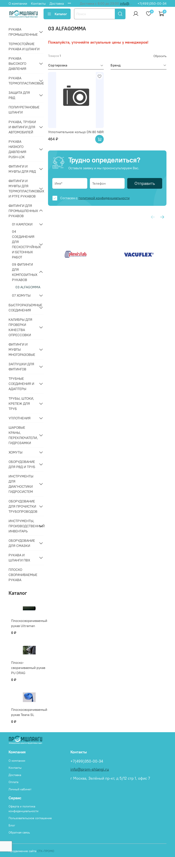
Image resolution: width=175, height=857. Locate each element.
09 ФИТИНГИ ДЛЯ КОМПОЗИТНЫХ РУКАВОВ (24, 272)
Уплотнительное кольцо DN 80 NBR (76, 132)
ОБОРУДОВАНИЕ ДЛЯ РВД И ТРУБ (22, 464)
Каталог (61, 14)
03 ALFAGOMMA (27, 287)
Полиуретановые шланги (24, 109)
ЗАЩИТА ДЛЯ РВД (19, 95)
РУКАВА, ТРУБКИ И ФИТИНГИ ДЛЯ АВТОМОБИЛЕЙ (22, 127)
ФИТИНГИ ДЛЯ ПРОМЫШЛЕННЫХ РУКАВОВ (23, 210)
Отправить (144, 183)
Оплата (13, 782)
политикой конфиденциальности (104, 198)
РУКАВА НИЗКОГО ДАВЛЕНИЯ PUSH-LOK (17, 149)
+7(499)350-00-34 (151, 3)
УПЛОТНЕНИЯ (20, 418)
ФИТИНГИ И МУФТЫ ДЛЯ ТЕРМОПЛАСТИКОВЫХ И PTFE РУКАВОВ (23, 188)
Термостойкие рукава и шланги (24, 46)
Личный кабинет (20, 789)
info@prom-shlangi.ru (89, 769)
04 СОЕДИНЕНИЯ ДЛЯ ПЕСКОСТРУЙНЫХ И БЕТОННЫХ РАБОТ (24, 244)
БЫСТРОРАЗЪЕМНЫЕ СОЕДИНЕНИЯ (23, 307)
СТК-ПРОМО (45, 851)
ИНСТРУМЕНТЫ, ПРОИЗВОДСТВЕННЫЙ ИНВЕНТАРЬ (23, 526)
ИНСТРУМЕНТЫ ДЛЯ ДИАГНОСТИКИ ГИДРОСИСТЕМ (21, 484)
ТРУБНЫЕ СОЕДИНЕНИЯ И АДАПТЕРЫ (21, 383)
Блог (12, 825)
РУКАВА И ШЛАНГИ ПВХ (19, 557)
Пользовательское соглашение (30, 818)
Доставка (57, 3)
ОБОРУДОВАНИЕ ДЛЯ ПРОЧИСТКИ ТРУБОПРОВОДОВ (23, 506)
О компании (18, 3)
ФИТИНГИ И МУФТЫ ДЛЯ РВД (22, 169)
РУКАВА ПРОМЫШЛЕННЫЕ (23, 32)
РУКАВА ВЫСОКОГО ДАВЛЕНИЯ (17, 63)
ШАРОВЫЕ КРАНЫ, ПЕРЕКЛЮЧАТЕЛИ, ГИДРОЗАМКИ (23, 435)
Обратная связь (19, 832)
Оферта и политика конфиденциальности (23, 808)
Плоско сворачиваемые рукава (23, 574)
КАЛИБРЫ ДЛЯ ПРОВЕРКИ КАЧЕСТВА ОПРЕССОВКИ (20, 327)
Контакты (38, 3)
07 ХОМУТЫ (21, 295)
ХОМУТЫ (15, 452)
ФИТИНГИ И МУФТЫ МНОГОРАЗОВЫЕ (22, 349)
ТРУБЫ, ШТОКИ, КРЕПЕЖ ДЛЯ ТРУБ (21, 403)
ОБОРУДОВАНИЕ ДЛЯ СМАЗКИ (22, 543)
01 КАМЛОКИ (22, 224)
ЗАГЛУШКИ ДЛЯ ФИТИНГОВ (21, 366)
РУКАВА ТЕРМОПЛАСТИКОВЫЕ (23, 80)
